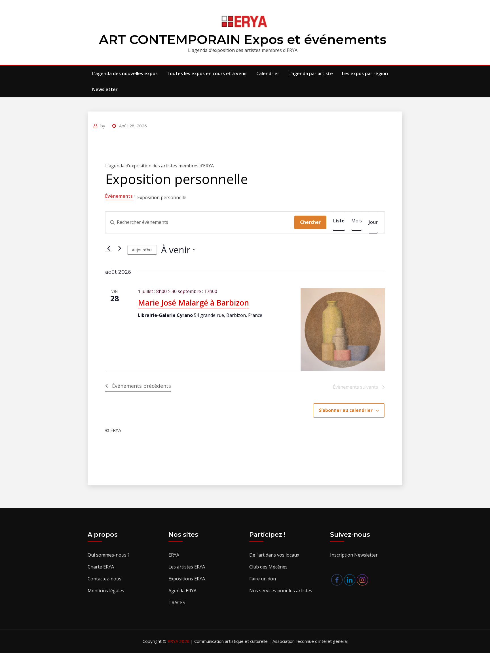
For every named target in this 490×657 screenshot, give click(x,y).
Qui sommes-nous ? (109, 555)
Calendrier (267, 73)
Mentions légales (106, 590)
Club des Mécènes (268, 567)
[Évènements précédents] (108, 248)
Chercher (310, 222)
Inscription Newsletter (354, 555)
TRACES (176, 602)
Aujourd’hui (142, 249)
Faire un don (262, 579)
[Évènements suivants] (119, 248)
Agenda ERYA (182, 590)
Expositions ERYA (186, 579)
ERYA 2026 (179, 641)
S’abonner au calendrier (346, 410)
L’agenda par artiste (310, 73)
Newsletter (105, 89)
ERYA (173, 555)
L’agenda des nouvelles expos (125, 73)
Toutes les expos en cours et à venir (207, 73)
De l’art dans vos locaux (274, 555)
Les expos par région (365, 73)
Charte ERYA (101, 567)
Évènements (119, 196)
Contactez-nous (104, 579)
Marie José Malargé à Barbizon (193, 302)
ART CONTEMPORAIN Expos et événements (242, 39)
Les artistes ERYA (186, 567)
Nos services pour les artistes (280, 590)
